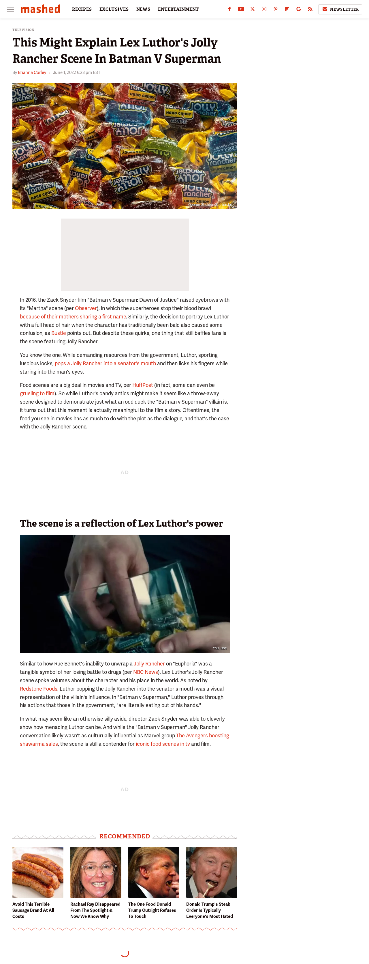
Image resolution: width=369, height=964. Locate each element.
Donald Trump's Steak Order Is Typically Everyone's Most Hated (209, 910)
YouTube (220, 648)
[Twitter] (252, 10)
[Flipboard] (287, 10)
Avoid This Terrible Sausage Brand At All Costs (33, 910)
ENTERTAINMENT (178, 9)
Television (23, 29)
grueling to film (37, 393)
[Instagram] (264, 10)
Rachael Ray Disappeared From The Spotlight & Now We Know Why (95, 910)
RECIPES (82, 9)
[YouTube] (241, 10)
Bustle (58, 333)
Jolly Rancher (149, 663)
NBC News (145, 672)
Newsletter (344, 9)
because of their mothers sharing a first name (73, 316)
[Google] (298, 10)
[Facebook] (229, 10)
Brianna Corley (32, 72)
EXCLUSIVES (114, 9)
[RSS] (310, 10)
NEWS (143, 9)
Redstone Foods (38, 688)
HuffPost (142, 385)
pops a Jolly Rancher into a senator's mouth (105, 363)
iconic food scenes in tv (163, 744)
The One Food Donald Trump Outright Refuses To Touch (152, 910)
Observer (86, 308)
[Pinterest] (275, 10)
